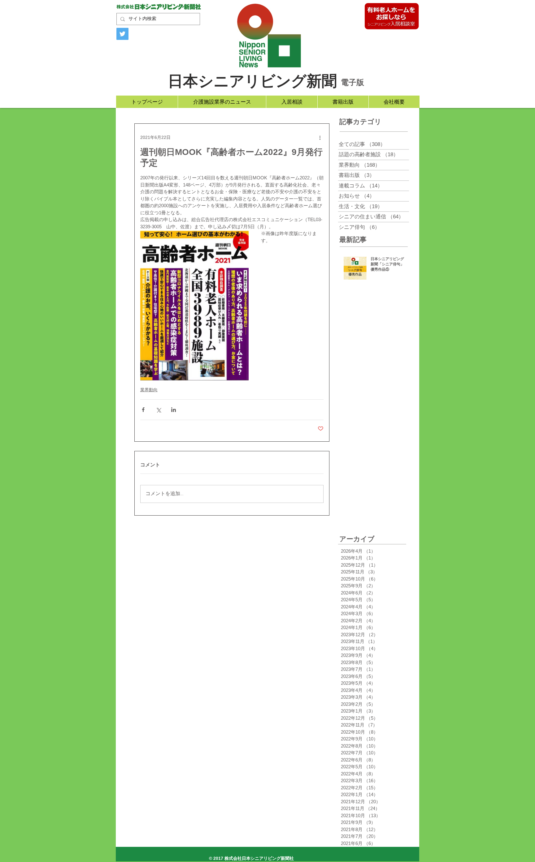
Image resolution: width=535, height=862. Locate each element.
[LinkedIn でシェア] (173, 410)
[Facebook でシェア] (143, 410)
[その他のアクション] (320, 137)
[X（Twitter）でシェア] (158, 410)
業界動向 (149, 389)
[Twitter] (122, 34)
